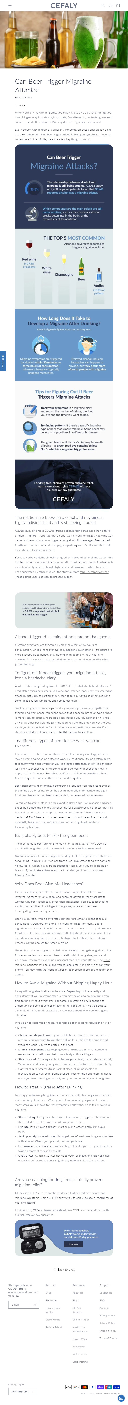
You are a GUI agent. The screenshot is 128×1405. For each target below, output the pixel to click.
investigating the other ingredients (36, 911)
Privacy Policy (107, 1315)
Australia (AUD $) (21, 1391)
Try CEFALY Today (64, 585)
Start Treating (80, 1361)
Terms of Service (109, 1338)
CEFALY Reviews (77, 1309)
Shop (48, 1292)
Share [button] (22, 105)
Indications (79, 1346)
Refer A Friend (54, 1327)
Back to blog (66, 1269)
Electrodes (52, 1300)
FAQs (102, 1300)
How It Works (80, 1339)
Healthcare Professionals (80, 1329)
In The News (80, 1354)
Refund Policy (107, 1322)
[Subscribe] (35, 1305)
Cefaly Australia (95, 1393)
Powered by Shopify (111, 1393)
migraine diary (57, 708)
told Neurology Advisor (94, 571)
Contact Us (106, 1292)
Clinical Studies (81, 1319)
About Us (78, 1292)
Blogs (76, 1300)
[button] (10, 5)
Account (104, 1307)
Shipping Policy (108, 1330)
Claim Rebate (53, 1319)
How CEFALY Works (53, 1309)
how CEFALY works (78, 1210)
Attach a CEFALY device (49, 1155)
